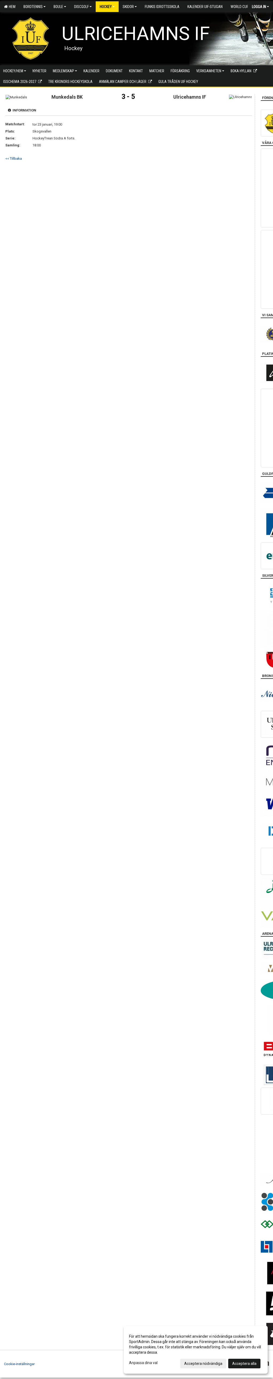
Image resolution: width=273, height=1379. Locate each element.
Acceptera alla (244, 1363)
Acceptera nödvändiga (203, 1363)
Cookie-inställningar (19, 1364)
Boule (58, 7)
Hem (11, 7)
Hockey (106, 7)
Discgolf (81, 7)
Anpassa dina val (143, 1363)
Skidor (128, 7)
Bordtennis (33, 7)
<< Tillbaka (13, 159)
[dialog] (196, 1350)
